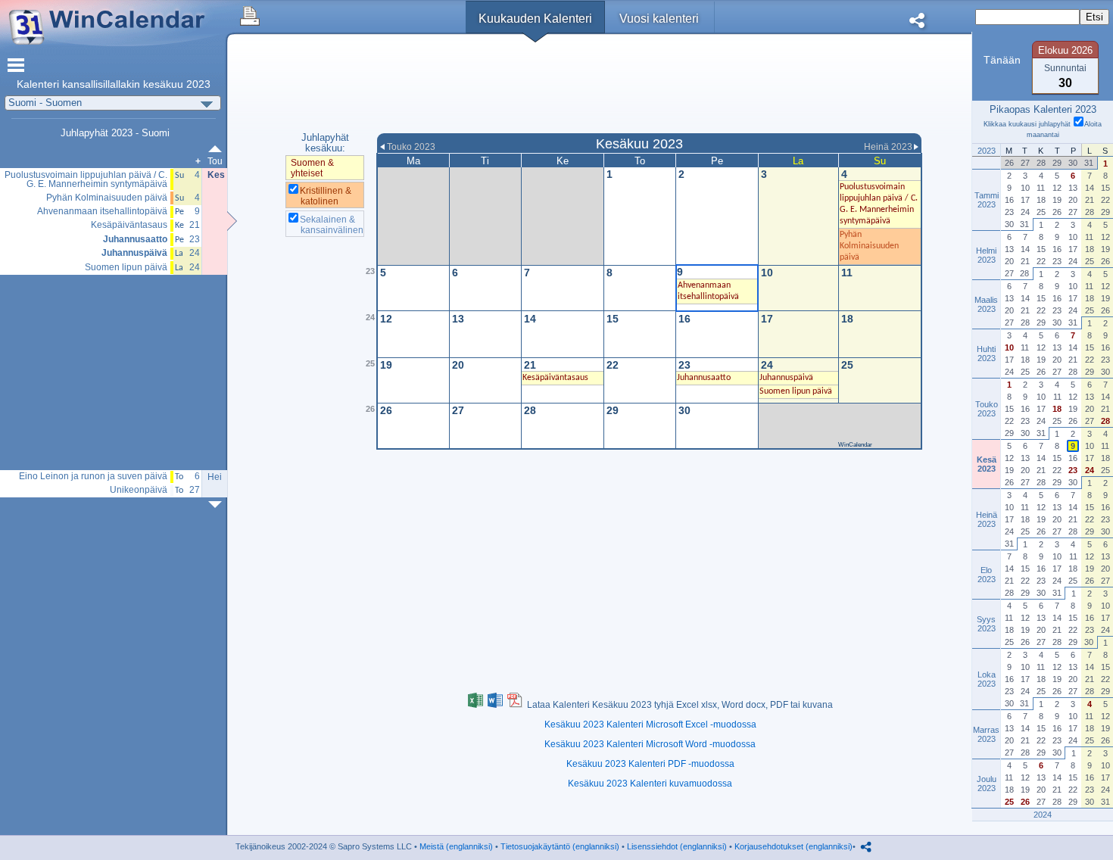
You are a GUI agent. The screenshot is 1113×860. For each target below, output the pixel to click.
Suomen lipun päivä (126, 268)
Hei (214, 477)
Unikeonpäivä (138, 490)
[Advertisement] (649, 85)
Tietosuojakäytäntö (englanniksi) (559, 846)
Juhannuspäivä (134, 253)
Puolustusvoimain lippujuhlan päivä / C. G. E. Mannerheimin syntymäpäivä (86, 179)
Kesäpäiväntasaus (129, 225)
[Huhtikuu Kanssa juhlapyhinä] (218, 148)
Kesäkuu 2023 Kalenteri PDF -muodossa (650, 764)
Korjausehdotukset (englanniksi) (793, 846)
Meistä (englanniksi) (456, 846)
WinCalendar (855, 444)
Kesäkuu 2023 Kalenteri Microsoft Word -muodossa (650, 744)
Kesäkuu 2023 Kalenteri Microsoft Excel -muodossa (650, 724)
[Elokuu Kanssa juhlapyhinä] (218, 504)
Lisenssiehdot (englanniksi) (677, 846)
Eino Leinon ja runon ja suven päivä (93, 476)
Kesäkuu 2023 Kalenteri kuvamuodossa (650, 783)
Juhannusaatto (135, 240)
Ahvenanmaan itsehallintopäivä (102, 212)
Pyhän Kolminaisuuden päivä (106, 198)
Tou (215, 161)
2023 (198, 84)
